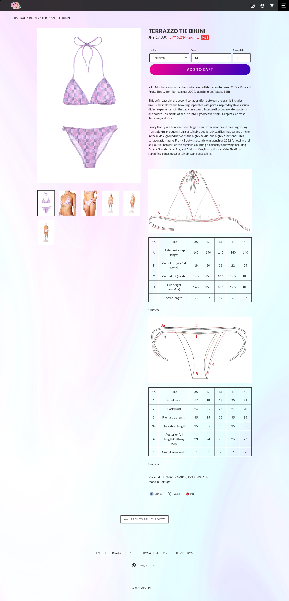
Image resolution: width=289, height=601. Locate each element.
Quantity (239, 50)
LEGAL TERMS (184, 553)
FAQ (98, 553)
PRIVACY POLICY (121, 553)
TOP (14, 17)
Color (153, 50)
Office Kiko (147, 588)
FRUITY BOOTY (29, 17)
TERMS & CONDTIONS (153, 553)
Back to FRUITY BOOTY (147, 519)
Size (194, 50)
